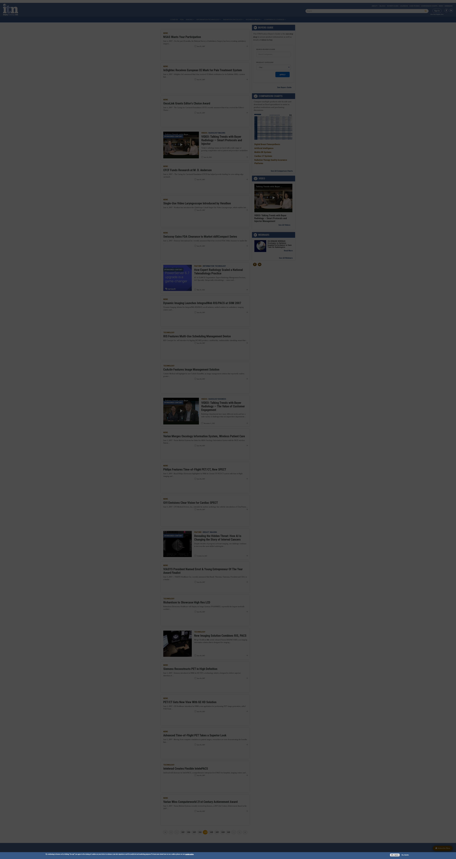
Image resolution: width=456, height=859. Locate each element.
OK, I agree (395, 855)
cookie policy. (189, 854)
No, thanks (405, 855)
